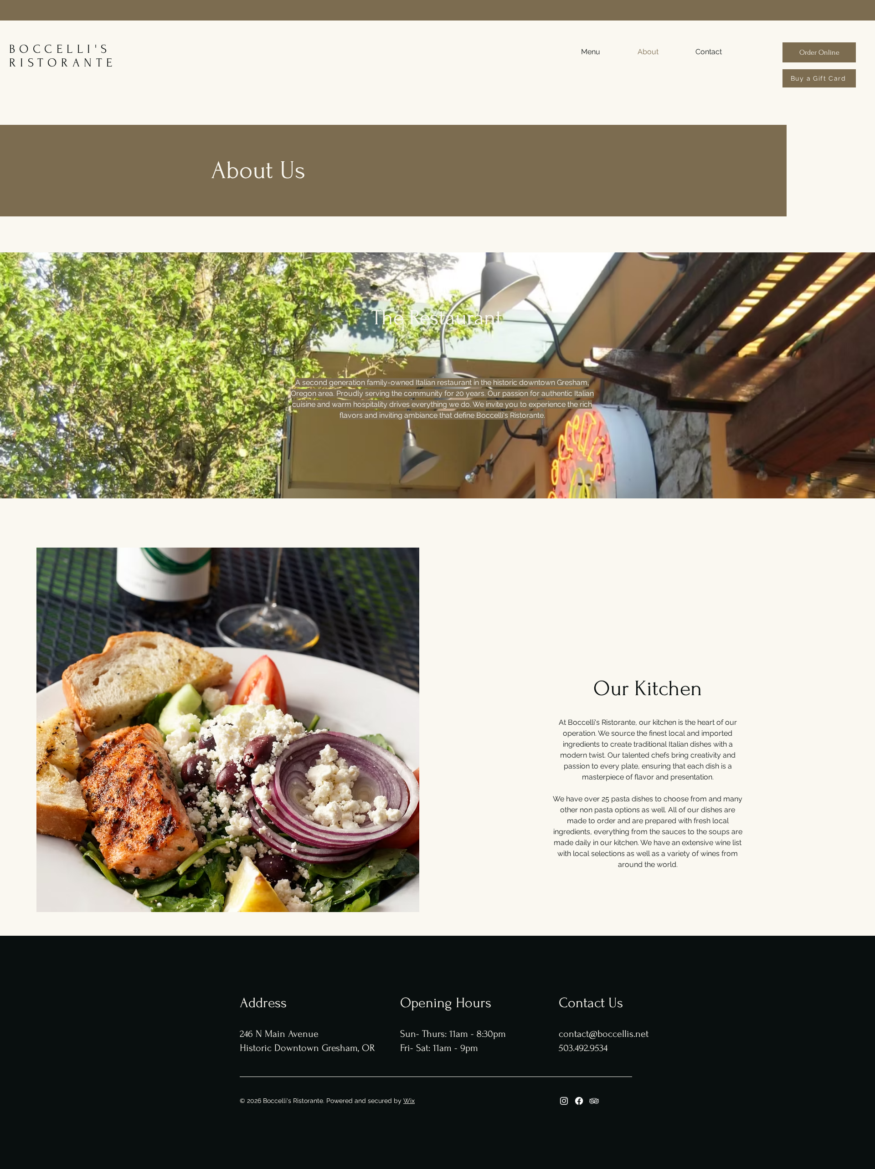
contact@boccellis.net (604, 1033)
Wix (409, 1100)
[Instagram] (564, 1101)
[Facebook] (579, 1101)
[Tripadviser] (594, 1101)
